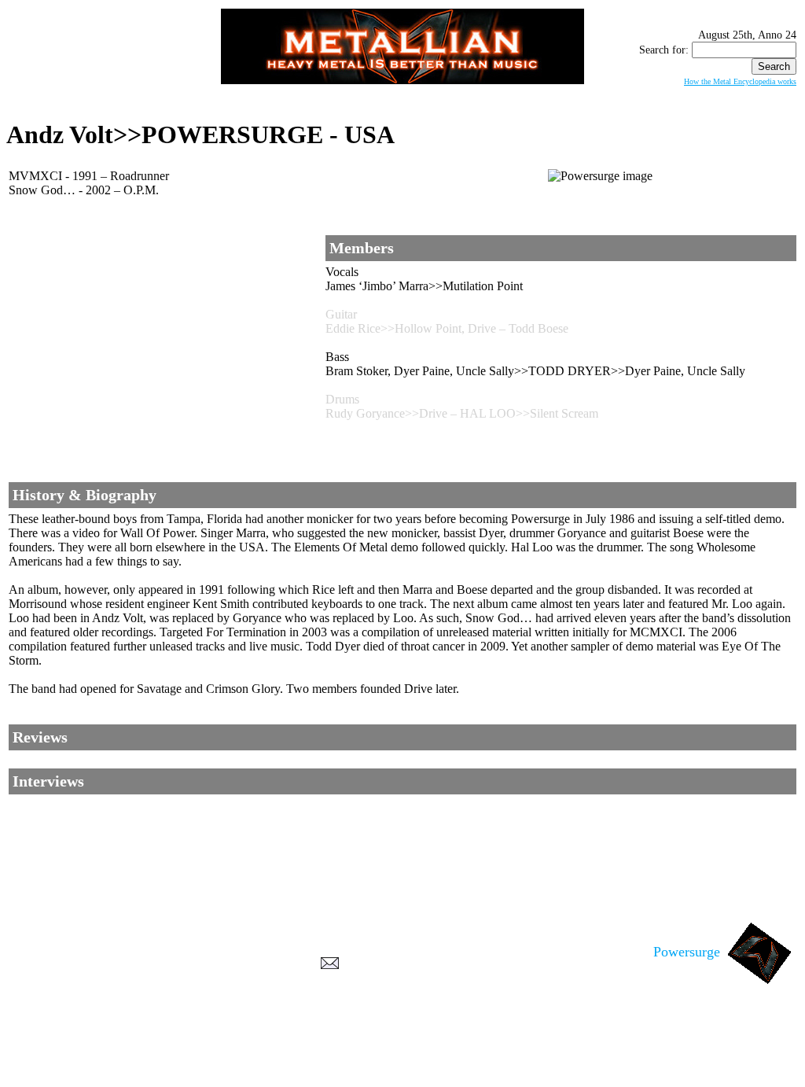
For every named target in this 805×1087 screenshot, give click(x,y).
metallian (273, 1056)
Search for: (664, 50)
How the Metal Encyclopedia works (740, 81)
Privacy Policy (403, 1072)
